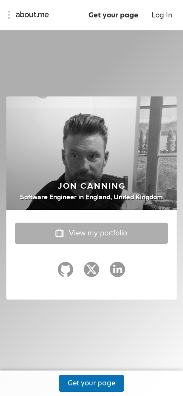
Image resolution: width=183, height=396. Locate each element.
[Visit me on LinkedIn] (117, 273)
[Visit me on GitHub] (65, 273)
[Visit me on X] (91, 273)
